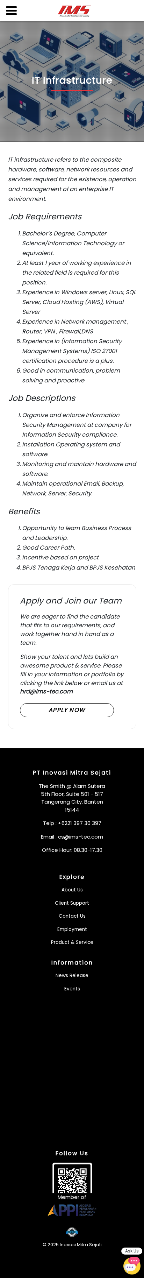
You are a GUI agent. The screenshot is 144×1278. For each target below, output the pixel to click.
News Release (72, 975)
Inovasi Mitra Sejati (81, 1244)
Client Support (72, 903)
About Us (72, 890)
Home (74, 11)
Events (72, 989)
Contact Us (72, 916)
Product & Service (72, 942)
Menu (11, 10)
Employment (72, 929)
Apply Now (67, 710)
